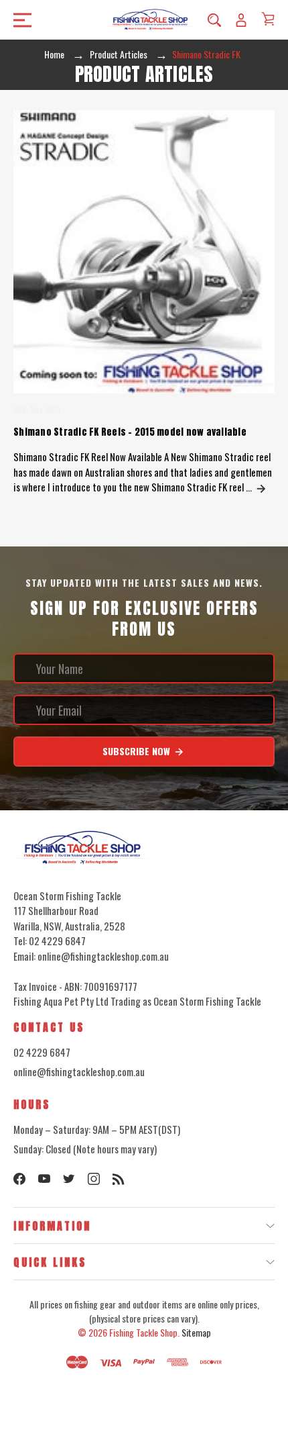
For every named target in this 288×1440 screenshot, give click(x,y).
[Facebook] (19, 1179)
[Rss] (119, 1179)
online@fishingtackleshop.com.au (79, 1071)
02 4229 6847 (41, 1052)
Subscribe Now (137, 751)
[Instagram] (94, 1179)
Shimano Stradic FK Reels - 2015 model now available (129, 432)
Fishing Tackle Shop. (144, 1332)
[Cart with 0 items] (268, 19)
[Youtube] (44, 1179)
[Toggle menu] (18, 19)
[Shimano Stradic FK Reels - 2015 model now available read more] (261, 486)
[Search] (214, 19)
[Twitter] (69, 1179)
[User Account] (241, 19)
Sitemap (196, 1332)
